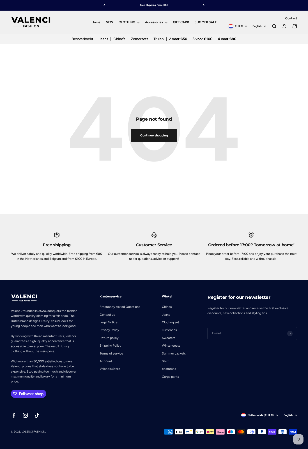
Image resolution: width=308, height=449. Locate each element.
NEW (109, 22)
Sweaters (168, 338)
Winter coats (171, 346)
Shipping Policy (110, 346)
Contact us (107, 315)
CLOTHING (127, 22)
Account (106, 361)
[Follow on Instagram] (25, 415)
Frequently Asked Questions (120, 307)
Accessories (154, 22)
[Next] (204, 5)
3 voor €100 (202, 39)
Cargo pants (170, 377)
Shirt (165, 361)
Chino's (119, 39)
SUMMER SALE (206, 22)
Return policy (109, 338)
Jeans (103, 39)
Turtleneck (169, 330)
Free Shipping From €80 (154, 5)
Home (96, 22)
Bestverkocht (82, 39)
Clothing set (170, 322)
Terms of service (111, 353)
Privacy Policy (109, 330)
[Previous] (104, 5)
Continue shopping (154, 135)
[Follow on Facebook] (14, 415)
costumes (169, 369)
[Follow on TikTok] (37, 415)
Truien (159, 39)
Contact (291, 18)
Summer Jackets (174, 353)
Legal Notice (108, 322)
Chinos (167, 307)
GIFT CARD (181, 22)
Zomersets (139, 39)
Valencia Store (110, 369)
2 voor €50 (178, 39)
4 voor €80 (227, 39)
